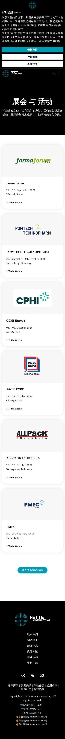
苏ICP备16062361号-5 (31, 713)
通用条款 (52, 685)
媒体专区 (32, 651)
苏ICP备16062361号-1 (31, 709)
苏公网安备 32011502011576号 (33, 724)
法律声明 (13, 685)
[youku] (23, 674)
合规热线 (39, 689)
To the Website (15, 202)
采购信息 (39, 685)
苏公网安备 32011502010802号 (33, 717)
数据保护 (26, 685)
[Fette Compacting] (12, 73)
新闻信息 (32, 645)
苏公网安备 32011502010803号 (33, 720)
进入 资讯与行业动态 (32, 570)
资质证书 (26, 689)
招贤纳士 (32, 640)
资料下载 (32, 662)
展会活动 (32, 657)
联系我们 (32, 634)
